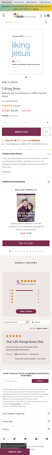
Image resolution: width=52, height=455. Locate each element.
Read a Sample (10, 82)
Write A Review (26, 311)
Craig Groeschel (11, 101)
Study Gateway (44, 2)
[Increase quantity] (47, 122)
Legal (5, 429)
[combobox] (26, 22)
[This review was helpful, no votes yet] (38, 358)
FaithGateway (7, 2)
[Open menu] (3, 15)
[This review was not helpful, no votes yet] (43, 358)
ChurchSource (19, 2)
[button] (26, 77)
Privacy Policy (16, 404)
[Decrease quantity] (4, 122)
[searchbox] (14, 322)
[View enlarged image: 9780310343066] (26, 52)
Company (7, 421)
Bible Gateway (32, 2)
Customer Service (13, 413)
